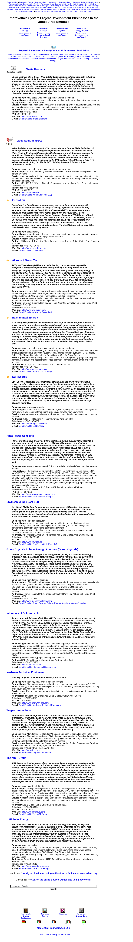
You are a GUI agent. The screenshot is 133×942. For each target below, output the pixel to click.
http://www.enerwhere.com (34, 248)
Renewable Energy (26, 2)
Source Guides (12, 2)
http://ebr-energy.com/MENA (34, 424)
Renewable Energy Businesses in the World (25, 32)
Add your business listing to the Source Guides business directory (60, 873)
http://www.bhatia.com (32, 116)
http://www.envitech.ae (32, 542)
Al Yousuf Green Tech (59, 54)
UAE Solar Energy (17, 819)
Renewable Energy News (81, 915)
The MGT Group (82, 58)
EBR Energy (94, 54)
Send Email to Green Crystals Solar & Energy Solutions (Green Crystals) (52, 603)
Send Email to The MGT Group (33, 814)
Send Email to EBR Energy (31, 426)
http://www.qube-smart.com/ (34, 369)
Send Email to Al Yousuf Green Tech (35, 312)
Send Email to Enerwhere (31, 250)
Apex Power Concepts (17, 56)
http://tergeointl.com (30, 750)
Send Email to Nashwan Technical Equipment (40, 705)
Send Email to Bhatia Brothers (33, 119)
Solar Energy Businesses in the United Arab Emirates (68, 6)
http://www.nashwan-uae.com (35, 703)
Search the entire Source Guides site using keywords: (61, 879)
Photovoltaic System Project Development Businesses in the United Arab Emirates (64, 11)
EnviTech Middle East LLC (38, 56)
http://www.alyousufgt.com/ (34, 310)
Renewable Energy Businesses (46, 2)
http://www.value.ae (30, 192)
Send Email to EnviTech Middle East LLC (38, 544)
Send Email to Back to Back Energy (35, 371)
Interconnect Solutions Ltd (18, 58)
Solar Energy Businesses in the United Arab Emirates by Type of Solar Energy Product (53, 7)
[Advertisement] (53, 128)
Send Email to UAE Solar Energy (34, 869)
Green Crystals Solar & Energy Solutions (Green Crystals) (74, 56)
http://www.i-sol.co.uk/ (31, 665)
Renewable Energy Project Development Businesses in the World (81, 33)
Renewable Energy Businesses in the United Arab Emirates (62, 4)
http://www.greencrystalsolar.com (37, 601)
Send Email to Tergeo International (35, 753)
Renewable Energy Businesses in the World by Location (78, 2)
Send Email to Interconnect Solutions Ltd (37, 667)
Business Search (45, 915)
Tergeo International (66, 58)
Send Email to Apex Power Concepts (36, 497)
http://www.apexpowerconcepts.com (38, 494)
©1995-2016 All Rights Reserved (54, 934)
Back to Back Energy (78, 54)
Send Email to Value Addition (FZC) (35, 195)
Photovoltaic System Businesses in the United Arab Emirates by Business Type (42, 9)
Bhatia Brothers (13, 54)
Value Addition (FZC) (29, 54)
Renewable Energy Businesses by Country (24, 4)
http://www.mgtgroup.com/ (33, 812)
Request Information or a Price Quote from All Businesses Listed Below (54, 50)
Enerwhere (44, 54)
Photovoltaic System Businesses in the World (62, 32)
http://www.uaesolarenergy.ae (35, 866)
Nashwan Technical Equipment (43, 58)
